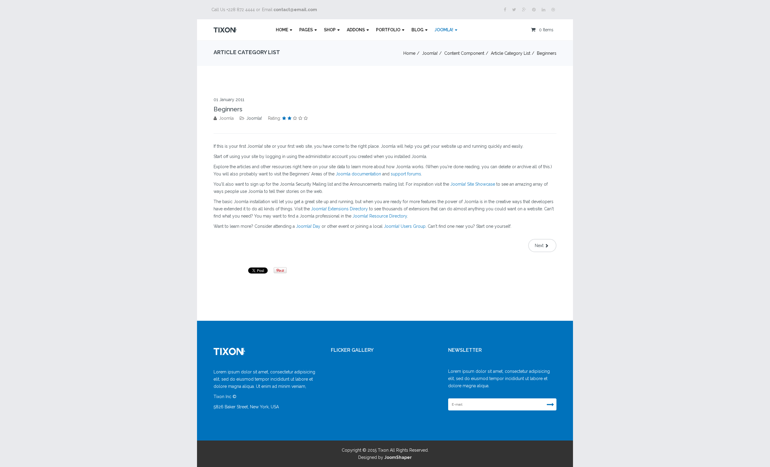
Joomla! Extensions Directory (339, 208)
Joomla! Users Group (405, 226)
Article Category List (510, 53)
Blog (417, 29)
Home (282, 29)
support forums (406, 174)
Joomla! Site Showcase (472, 184)
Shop (330, 29)
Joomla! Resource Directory (380, 216)
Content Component (464, 53)
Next (540, 245)
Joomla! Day (308, 226)
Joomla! (444, 29)
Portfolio (388, 29)
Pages (306, 29)
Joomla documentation (358, 174)
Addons (356, 29)
